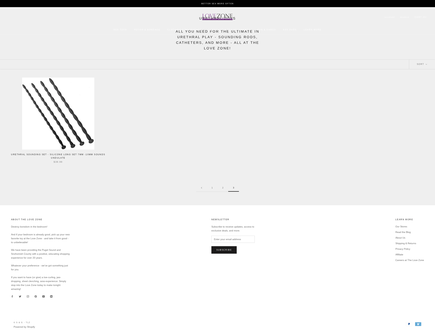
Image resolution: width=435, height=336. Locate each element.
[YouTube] (43, 296)
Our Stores (401, 226)
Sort (421, 64)
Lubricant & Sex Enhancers (229, 30)
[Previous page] (201, 188)
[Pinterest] (35, 296)
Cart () (421, 17)
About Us (400, 237)
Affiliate (399, 254)
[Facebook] (12, 296)
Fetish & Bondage (147, 30)
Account (390, 17)
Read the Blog (403, 232)
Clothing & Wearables (184, 30)
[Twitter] (20, 296)
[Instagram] (28, 296)
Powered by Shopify (24, 326)
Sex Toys (120, 30)
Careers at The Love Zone (409, 260)
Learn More (312, 30)
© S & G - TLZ (22, 322)
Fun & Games (266, 30)
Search (404, 17)
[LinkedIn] (51, 296)
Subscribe (224, 250)
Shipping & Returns (405, 243)
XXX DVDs (290, 30)
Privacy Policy (402, 249)
